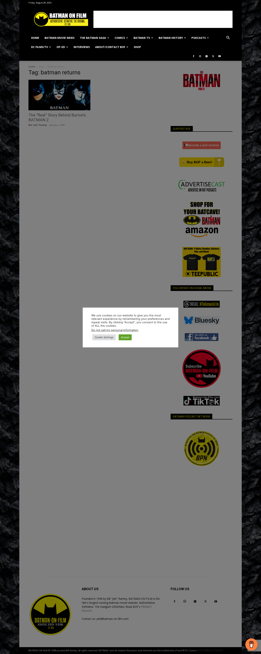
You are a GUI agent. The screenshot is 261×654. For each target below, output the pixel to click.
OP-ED (61, 47)
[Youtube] (219, 56)
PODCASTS (198, 38)
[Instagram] (200, 56)
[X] (213, 56)
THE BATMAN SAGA (93, 38)
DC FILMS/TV (39, 47)
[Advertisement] (163, 19)
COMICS (120, 38)
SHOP (137, 47)
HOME (35, 38)
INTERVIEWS (82, 47)
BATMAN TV (142, 38)
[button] (228, 38)
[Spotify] (206, 56)
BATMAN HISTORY (171, 38)
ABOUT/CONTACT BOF (110, 47)
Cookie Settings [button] (104, 337)
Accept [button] (125, 337)
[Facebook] (193, 56)
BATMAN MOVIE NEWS (60, 38)
